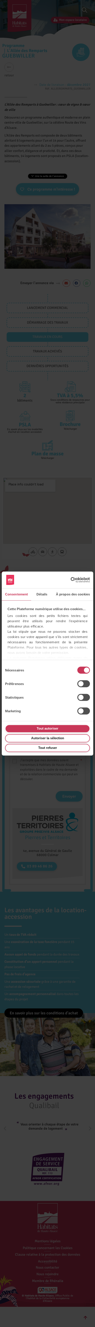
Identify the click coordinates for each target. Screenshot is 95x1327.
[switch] (83, 683)
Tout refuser (47, 748)
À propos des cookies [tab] (73, 594)
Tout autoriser (47, 728)
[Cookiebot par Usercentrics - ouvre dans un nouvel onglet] (70, 580)
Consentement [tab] (16, 594)
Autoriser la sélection (47, 738)
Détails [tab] (41, 594)
